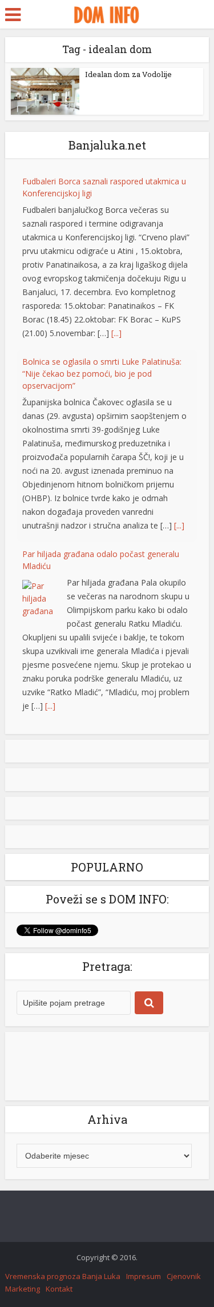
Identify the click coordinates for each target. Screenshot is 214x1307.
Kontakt (59, 1289)
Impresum (143, 1276)
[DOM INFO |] (107, 13)
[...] (116, 333)
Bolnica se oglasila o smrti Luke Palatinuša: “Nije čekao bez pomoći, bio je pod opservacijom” (101, 373)
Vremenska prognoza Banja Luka (62, 1276)
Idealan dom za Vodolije (128, 74)
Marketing (22, 1289)
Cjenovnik (184, 1276)
